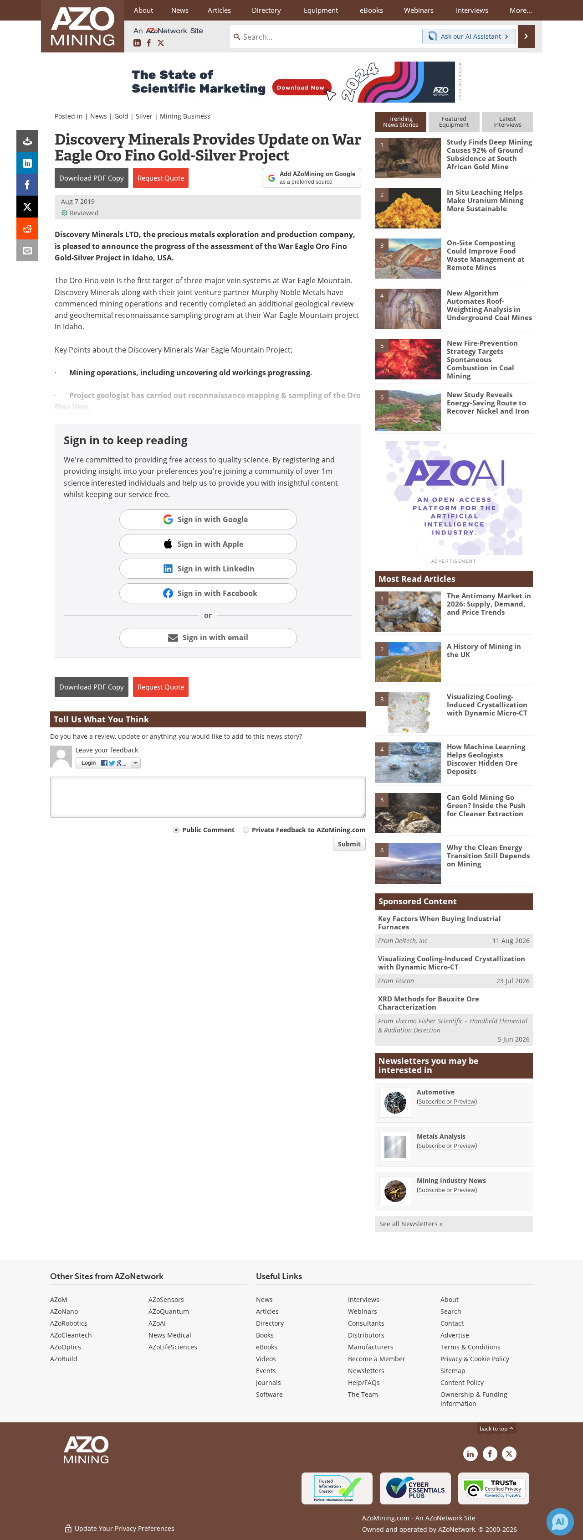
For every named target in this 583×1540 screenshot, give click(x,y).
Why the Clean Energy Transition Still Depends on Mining (488, 855)
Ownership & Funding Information (473, 1399)
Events (266, 1370)
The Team (363, 1394)
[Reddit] (27, 228)
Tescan (404, 980)
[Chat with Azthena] (560, 1521)
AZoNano (64, 1311)
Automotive (436, 1092)
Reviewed (84, 212)
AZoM (58, 1299)
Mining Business (185, 116)
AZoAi (157, 1323)
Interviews (363, 1299)
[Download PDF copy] (27, 141)
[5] (407, 358)
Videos (266, 1358)
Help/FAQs (364, 1382)
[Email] (27, 250)
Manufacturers (371, 1347)
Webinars (362, 1311)
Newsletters (366, 1370)
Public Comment (208, 829)
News (98, 116)
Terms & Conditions (470, 1347)
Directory (266, 10)
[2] (407, 207)
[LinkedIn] (27, 163)
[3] (407, 258)
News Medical (169, 1335)
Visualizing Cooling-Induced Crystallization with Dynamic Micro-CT (487, 704)
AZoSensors (166, 1299)
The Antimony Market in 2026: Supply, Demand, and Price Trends (489, 604)
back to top (494, 1428)
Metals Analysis (441, 1136)
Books (265, 1335)
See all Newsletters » (411, 1223)
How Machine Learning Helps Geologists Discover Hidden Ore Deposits (486, 759)
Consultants (366, 1323)
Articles (267, 1311)
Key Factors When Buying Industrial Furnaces (439, 922)
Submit (349, 844)
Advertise (454, 1335)
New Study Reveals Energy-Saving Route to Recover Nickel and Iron (488, 402)
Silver (144, 116)
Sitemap (452, 1370)
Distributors (366, 1335)
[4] (407, 308)
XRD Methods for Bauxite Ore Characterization (428, 1002)
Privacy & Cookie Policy (474, 1358)
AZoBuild (63, 1358)
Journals (268, 1382)
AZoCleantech (71, 1335)
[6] (407, 410)
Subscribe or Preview (447, 1101)
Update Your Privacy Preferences (123, 1528)
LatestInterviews (507, 121)
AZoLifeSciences (172, 1347)
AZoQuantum (168, 1311)
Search (450, 1311)
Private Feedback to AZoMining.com (309, 829)
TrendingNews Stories (400, 121)
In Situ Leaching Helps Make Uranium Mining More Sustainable (485, 200)
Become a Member (376, 1358)
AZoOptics (65, 1347)
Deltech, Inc (411, 940)
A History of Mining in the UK (484, 650)
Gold (121, 116)
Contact (452, 1323)
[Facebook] (27, 185)
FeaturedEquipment (454, 121)
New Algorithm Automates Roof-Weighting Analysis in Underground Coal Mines (489, 305)
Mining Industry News (451, 1180)
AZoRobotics (68, 1323)
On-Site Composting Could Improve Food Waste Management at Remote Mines (486, 255)
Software (269, 1394)
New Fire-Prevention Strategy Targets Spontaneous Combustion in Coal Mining (482, 359)
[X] (27, 207)
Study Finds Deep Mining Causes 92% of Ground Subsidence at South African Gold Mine (489, 154)
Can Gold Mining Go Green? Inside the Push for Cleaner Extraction (486, 805)
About (449, 1299)
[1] (407, 157)
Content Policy (462, 1382)
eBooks (266, 1347)
